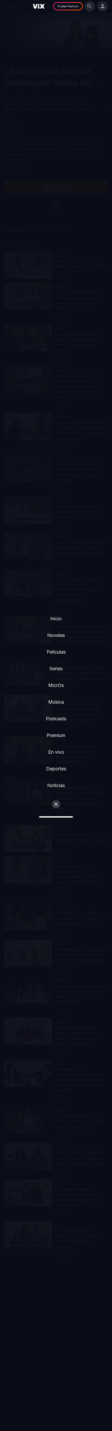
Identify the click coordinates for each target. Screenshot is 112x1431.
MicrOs (56, 685)
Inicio (56, 618)
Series (56, 668)
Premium (56, 735)
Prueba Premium (68, 6)
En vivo (56, 752)
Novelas (56, 635)
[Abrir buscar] (89, 6)
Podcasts (56, 718)
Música (56, 702)
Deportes (56, 768)
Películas (56, 652)
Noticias (56, 785)
